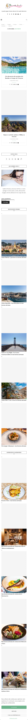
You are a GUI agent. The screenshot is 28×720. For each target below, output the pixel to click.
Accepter (14, 707)
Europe (15, 24)
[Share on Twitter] (13, 84)
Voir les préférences (14, 715)
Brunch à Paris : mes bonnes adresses (11, 500)
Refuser (14, 711)
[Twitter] (9, 14)
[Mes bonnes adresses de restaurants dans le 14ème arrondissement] (14, 524)
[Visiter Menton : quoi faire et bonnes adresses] (14, 235)
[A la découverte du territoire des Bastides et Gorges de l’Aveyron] (14, 52)
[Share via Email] (18, 84)
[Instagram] (11, 14)
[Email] (18, 14)
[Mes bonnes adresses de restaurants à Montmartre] (14, 572)
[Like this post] (9, 84)
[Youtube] (15, 14)
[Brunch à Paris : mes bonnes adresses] (14, 479)
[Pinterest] (13, 14)
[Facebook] (7, 14)
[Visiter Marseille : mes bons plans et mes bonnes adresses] (14, 281)
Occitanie (3, 26)
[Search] (26, 20)
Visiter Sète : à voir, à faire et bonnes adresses (13, 400)
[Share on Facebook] (11, 84)
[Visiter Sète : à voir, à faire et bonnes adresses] (14, 378)
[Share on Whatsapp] (16, 84)
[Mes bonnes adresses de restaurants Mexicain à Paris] (14, 620)
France (20, 24)
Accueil (2, 24)
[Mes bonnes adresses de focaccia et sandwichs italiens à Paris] (14, 667)
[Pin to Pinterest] (14, 84)
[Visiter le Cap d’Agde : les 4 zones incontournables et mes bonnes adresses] (14, 330)
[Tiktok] (20, 14)
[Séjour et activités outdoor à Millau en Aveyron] (14, 111)
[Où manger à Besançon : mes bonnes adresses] (14, 424)
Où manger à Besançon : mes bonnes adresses (13, 446)
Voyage (9, 24)
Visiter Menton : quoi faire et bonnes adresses (13, 257)
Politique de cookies (13, 718)
